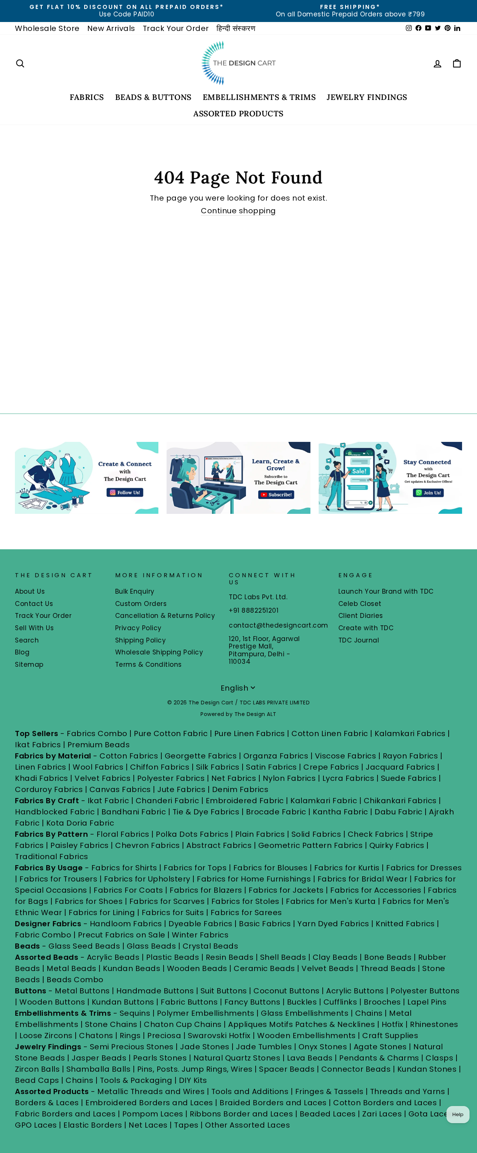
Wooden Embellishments (307, 1035)
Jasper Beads (99, 1058)
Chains (369, 1013)
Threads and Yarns (408, 1091)
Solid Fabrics (316, 834)
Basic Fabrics (265, 923)
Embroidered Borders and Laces (149, 1102)
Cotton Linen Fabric (329, 733)
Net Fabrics (233, 778)
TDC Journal (358, 640)
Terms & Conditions (148, 664)
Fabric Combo (43, 935)
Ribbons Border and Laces (241, 1114)
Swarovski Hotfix (219, 1035)
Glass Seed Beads (84, 946)
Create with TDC (366, 627)
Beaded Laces (328, 1114)
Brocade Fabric (276, 812)
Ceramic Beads (264, 968)
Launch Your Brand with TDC (386, 591)
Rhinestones (434, 1024)
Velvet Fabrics (102, 778)
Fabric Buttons (189, 1002)
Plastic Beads (172, 957)
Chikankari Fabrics (400, 800)
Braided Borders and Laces (273, 1102)
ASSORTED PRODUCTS (238, 114)
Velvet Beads (327, 968)
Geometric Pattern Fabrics (310, 845)
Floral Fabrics (123, 834)
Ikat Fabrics (38, 744)
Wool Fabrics (98, 767)
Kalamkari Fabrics (410, 733)
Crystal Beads (210, 946)
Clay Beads (335, 957)
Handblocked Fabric (55, 812)
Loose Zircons (47, 1035)
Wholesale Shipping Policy (159, 652)
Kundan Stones (427, 1069)
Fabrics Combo (97, 733)
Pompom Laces (152, 1114)
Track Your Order (176, 28)
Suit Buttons (224, 991)
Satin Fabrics (271, 767)
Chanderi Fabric (167, 800)
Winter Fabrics (200, 935)
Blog (22, 652)
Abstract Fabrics (219, 845)
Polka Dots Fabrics (192, 834)
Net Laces (148, 1125)
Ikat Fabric (108, 800)
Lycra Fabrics (348, 778)
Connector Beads (356, 1069)
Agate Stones (380, 1047)
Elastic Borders (92, 1125)
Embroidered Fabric (245, 800)
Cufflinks (340, 1002)
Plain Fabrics (260, 834)
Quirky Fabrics (396, 845)
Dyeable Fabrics (201, 923)
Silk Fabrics (218, 767)
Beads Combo (75, 979)
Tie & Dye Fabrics (206, 812)
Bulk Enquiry (135, 591)
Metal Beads (72, 968)
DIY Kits (193, 1080)
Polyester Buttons (425, 991)
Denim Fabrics (240, 789)
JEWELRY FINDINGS (367, 97)
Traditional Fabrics (51, 856)
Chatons (96, 1035)
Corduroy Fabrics (49, 789)
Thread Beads (388, 968)
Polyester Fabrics (171, 778)
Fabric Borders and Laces (65, 1114)
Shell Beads (283, 957)
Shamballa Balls (98, 1069)
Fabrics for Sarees (246, 912)
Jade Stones (205, 1047)
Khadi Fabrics (41, 778)
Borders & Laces (47, 1102)
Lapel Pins (426, 1002)
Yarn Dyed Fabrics (333, 923)
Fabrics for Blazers (206, 890)
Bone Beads (387, 957)
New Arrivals (111, 28)
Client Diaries (360, 615)
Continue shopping (238, 211)
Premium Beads (98, 744)
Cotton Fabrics (128, 756)
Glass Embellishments (304, 1013)
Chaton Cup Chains (183, 1024)
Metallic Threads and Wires (151, 1091)
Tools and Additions (250, 1091)
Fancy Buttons (252, 1002)
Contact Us (34, 603)
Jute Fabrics (181, 789)
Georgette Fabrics (201, 756)
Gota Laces (430, 1114)
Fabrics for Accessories (376, 890)
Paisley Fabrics (79, 845)
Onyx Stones (323, 1047)
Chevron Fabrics (147, 845)
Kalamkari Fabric (323, 800)
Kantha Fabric (340, 812)
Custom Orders (141, 603)
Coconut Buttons (286, 991)
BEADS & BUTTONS (153, 97)
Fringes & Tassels (330, 1091)
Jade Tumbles (264, 1047)
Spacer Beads (288, 1069)
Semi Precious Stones (132, 1047)
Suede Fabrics (409, 778)
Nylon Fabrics (289, 778)
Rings (130, 1035)
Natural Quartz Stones (237, 1058)
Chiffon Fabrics (160, 767)
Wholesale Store (47, 28)
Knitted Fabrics (405, 923)
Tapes (187, 1125)
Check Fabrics (376, 834)
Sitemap (29, 664)
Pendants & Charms (379, 1058)
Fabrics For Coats (129, 890)
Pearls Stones (160, 1058)
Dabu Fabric (399, 812)
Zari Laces (382, 1114)
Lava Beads (310, 1058)
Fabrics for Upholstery (147, 879)
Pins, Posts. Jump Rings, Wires (195, 1069)
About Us (30, 591)
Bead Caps (37, 1080)
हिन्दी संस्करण (236, 28)
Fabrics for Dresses (424, 868)
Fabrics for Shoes (89, 901)
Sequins (135, 1013)
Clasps (439, 1058)
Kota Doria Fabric (80, 823)
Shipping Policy (140, 640)
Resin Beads (230, 957)
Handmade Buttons (156, 991)
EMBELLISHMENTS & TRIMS (259, 97)
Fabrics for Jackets (287, 890)
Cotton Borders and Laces (385, 1102)
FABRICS (87, 97)
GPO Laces (36, 1125)
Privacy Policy (138, 627)
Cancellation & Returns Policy (165, 615)
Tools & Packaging (136, 1080)
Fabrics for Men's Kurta (331, 901)
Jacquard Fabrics (400, 767)
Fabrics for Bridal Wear (363, 879)
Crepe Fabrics (331, 767)
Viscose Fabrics (346, 756)
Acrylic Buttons (355, 991)
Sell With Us (34, 627)
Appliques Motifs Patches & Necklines (301, 1024)
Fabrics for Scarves (167, 901)
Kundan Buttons (123, 1002)
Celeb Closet (360, 603)
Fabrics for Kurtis (347, 868)
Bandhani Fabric (133, 812)
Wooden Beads (197, 968)
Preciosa (164, 1035)
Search (27, 640)
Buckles (302, 1002)
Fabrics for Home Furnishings (254, 879)
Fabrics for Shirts (124, 868)
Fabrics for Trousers (59, 879)
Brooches (383, 1002)
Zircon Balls (37, 1069)
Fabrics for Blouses (270, 868)
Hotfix (394, 1024)
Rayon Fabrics (410, 756)
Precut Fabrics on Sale (121, 935)
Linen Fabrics (40, 767)
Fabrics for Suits (173, 912)
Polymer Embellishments (207, 1013)
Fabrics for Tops (195, 868)
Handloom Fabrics (126, 923)
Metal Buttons (83, 991)
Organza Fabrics (276, 756)
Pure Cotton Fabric (171, 733)
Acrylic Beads (113, 957)
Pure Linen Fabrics (249, 733)
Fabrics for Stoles (245, 901)
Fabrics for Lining (102, 912)
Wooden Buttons (52, 1002)
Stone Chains (111, 1024)
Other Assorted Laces (247, 1125)
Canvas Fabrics (120, 789)
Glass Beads (151, 946)
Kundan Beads (131, 968)
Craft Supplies (390, 1035)
